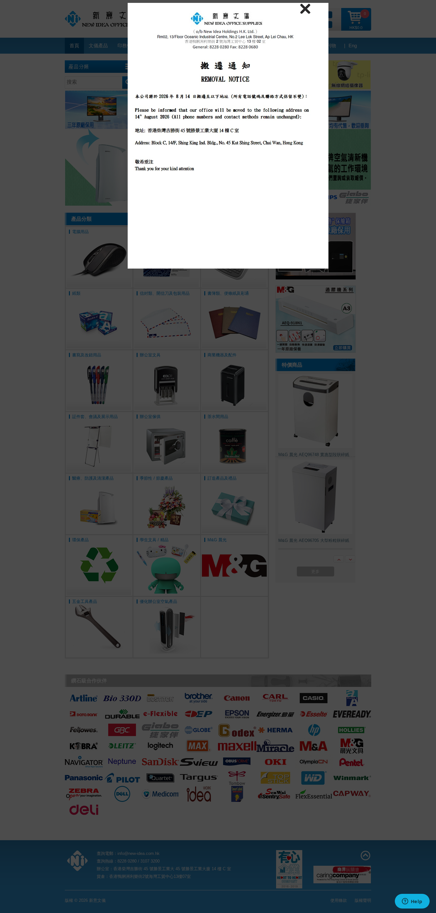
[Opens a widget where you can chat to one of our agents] (412, 902)
